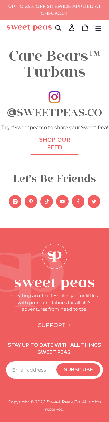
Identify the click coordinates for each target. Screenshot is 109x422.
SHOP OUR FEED (54, 143)
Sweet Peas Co (63, 402)
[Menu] (98, 27)
